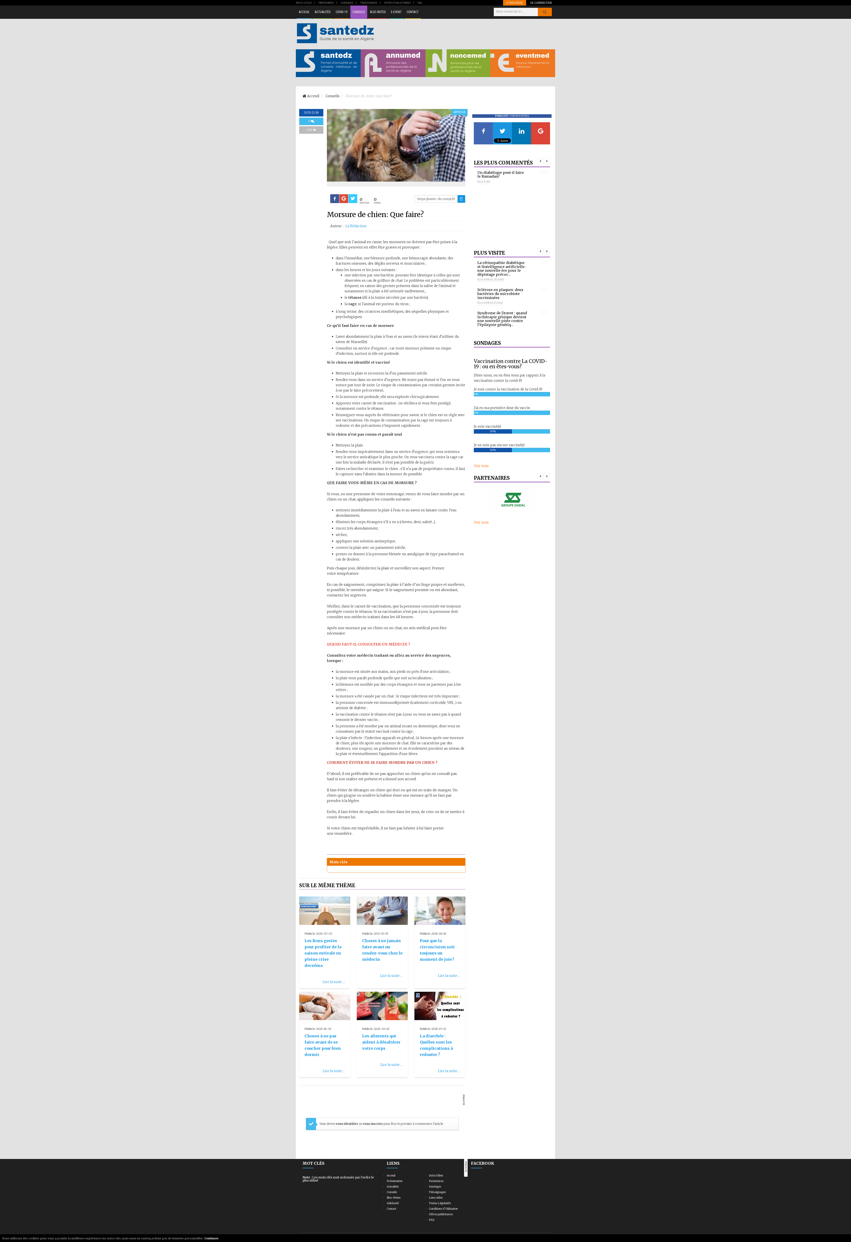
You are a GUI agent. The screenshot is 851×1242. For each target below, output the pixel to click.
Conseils (359, 12)
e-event (396, 12)
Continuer (211, 1238)
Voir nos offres (519, 115)
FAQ (431, 1219)
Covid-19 (341, 12)
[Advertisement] (465, 33)
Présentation (394, 1181)
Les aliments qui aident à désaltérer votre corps (381, 1042)
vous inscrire (373, 1124)
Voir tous (481, 466)
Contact (413, 12)
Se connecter (541, 2)
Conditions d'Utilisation (443, 1208)
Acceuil (304, 12)
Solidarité (393, 1203)
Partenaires (436, 1181)
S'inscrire (514, 2)
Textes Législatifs (440, 1203)
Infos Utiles (436, 1175)
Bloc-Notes (378, 12)
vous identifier (347, 1124)
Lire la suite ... (334, 982)
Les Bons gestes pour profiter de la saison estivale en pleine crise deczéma (322, 953)
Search (545, 12)
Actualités (323, 12)
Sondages (435, 1186)
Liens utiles (436, 1197)
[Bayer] (512, 499)
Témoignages (437, 1192)
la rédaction (356, 226)
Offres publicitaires (441, 1214)
